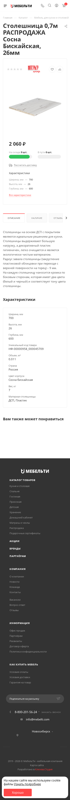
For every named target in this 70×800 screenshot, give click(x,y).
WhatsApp (40, 747)
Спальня (14, 491)
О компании (17, 576)
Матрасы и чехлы (20, 522)
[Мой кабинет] (56, 6)
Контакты (15, 592)
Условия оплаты (19, 672)
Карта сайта (37, 765)
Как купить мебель (24, 664)
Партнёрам (18, 556)
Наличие (36, 218)
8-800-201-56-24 (26, 712)
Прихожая (15, 501)
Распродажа (17, 528)
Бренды (15, 548)
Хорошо (18, 792)
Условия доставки (20, 677)
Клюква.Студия (43, 769)
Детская (14, 507)
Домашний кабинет (21, 517)
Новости (14, 581)
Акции (15, 541)
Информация (20, 623)
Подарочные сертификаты (25, 533)
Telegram (30, 747)
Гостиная (15, 496)
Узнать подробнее (27, 784)
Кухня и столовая (19, 486)
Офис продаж (17, 630)
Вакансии (15, 599)
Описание (14, 218)
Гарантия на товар (20, 682)
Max (49, 747)
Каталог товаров (22, 480)
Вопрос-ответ (17, 605)
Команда (15, 587)
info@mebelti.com (37, 719)
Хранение (15, 512)
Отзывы (58, 218)
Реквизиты (16, 641)
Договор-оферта (19, 646)
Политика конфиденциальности (28, 651)
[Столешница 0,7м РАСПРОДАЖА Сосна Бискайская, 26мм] (35, 107)
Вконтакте (21, 747)
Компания (18, 569)
